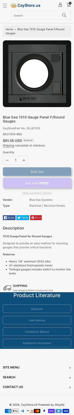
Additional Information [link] (37, 343)
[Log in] (60, 5)
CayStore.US (29, 404)
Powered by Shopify (51, 404)
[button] (6, 5)
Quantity (8, 152)
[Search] (64, 15)
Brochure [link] (37, 308)
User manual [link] (37, 320)
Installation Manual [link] (37, 331)
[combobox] (41, 15)
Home (9, 29)
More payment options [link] (37, 192)
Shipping (8, 145)
